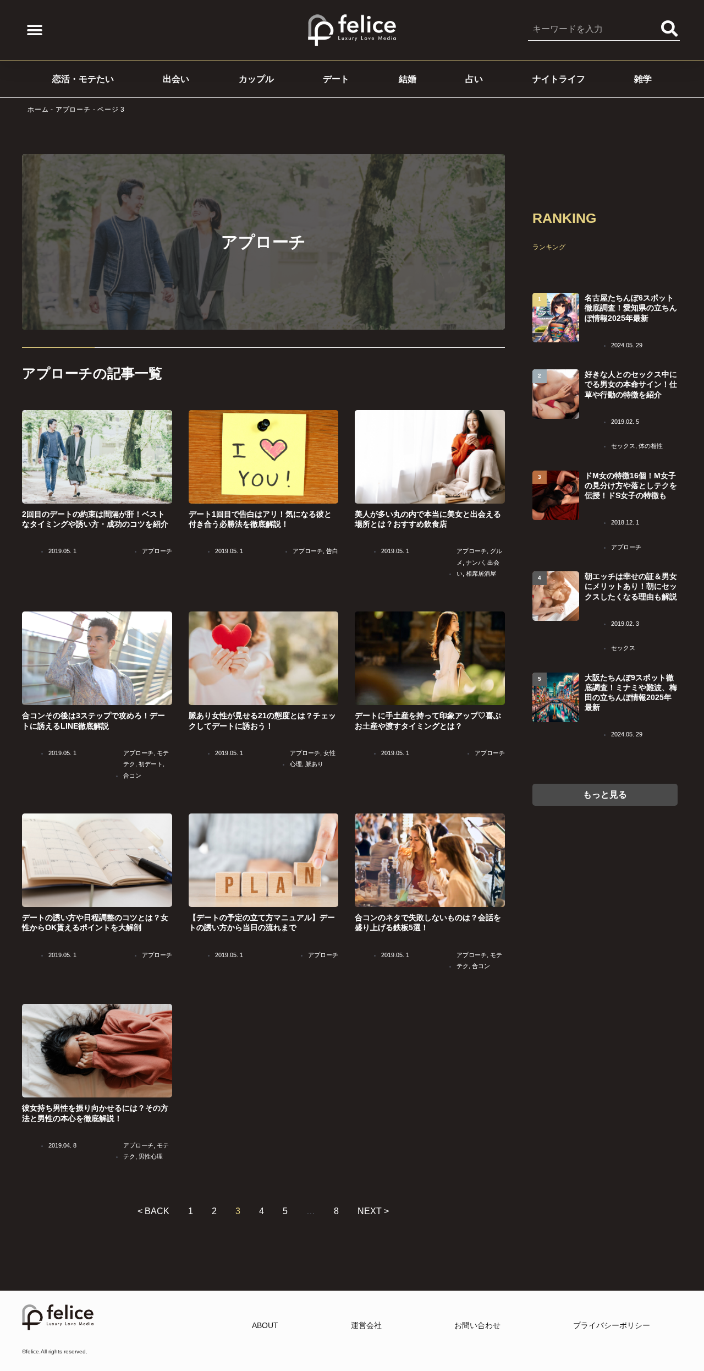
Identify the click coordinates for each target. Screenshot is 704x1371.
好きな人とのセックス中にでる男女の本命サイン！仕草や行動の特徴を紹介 (631, 384)
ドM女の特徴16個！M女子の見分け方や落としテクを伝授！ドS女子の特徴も (631, 485)
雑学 (643, 79)
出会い (176, 79)
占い (474, 79)
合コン (132, 775)
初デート (151, 764)
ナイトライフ (558, 79)
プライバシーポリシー (611, 1325)
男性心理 (151, 1156)
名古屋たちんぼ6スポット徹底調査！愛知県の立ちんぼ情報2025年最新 (631, 307)
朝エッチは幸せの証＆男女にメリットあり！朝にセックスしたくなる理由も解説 (631, 586)
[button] (34, 30)
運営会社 (366, 1325)
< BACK (153, 1211)
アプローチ (73, 109)
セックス (623, 446)
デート (336, 79)
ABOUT (265, 1325)
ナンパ (475, 562)
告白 (332, 551)
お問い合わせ (477, 1325)
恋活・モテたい (83, 79)
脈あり (314, 764)
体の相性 (651, 446)
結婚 (407, 79)
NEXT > (373, 1211)
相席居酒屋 (481, 573)
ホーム (38, 109)
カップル (256, 79)
